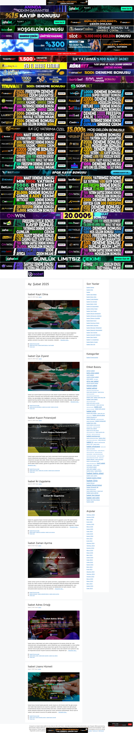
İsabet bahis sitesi (34, 470)
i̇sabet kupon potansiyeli (54, 470)
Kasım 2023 (90, 564)
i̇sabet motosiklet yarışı (91, 432)
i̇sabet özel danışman (98, 452)
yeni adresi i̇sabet (92, 467)
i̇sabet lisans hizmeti (51, 717)
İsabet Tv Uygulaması (93, 339)
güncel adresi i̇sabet (92, 383)
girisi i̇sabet (90, 379)
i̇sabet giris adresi (100, 409)
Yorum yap (32, 346)
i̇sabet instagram (33, 594)
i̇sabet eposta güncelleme (36, 407)
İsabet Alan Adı (91, 344)
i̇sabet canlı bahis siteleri (91, 401)
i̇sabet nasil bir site (100, 432)
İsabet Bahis (97, 471)
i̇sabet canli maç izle (99, 397)
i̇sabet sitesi (102, 438)
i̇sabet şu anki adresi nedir (93, 461)
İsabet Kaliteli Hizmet (92, 491)
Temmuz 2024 (91, 545)
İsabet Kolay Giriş (91, 297)
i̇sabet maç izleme (53, 655)
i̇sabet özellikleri (89, 454)
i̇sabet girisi (91, 411)
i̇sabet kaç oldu (91, 423)
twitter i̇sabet (96, 465)
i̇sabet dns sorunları (43, 470)
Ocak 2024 (90, 560)
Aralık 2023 (90, 562)
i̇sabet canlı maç (100, 405)
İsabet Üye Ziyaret (38, 356)
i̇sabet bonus (101, 392)
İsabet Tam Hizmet (92, 332)
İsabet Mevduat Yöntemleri (94, 328)
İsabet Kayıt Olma (38, 294)
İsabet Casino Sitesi (94, 478)
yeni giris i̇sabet (92, 469)
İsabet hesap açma (91, 489)
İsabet (88, 292)
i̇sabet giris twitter (92, 413)
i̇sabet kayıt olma (33, 345)
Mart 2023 (89, 583)
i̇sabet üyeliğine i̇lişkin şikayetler (92, 457)
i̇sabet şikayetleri (99, 459)
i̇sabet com (98, 407)
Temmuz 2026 (91, 515)
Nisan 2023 (90, 581)
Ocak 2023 (90, 588)
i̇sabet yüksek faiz (101, 450)
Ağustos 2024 (90, 543)
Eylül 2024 (89, 541)
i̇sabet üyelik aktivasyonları (98, 454)
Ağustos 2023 (90, 572)
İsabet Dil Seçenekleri (93, 306)
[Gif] (67, 129)
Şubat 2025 (90, 529)
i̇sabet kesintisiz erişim (40, 717)
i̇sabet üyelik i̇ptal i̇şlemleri (91, 455)
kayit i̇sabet (51, 345)
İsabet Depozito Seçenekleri (94, 330)
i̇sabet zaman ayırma (54, 594)
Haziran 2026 (90, 517)
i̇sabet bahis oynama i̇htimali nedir (93, 390)
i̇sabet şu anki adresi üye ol (91, 463)
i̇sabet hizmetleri (90, 421)
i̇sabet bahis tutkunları (92, 392)
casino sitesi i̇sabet (93, 377)
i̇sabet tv (90, 442)
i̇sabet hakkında (91, 419)
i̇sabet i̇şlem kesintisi (44, 655)
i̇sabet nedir (89, 434)
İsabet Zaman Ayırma (40, 543)
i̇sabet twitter (96, 444)
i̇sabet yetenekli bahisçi (43, 594)
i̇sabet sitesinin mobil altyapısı (92, 440)
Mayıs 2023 (90, 579)
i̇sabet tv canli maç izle (99, 442)
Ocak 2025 (90, 531)
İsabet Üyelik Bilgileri (92, 299)
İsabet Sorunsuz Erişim (93, 323)
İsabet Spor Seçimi (92, 337)
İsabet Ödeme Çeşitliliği (93, 318)
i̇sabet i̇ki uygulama (40, 532)
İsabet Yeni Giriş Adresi (93, 500)
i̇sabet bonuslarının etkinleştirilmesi (93, 395)
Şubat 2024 (90, 557)
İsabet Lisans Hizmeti (40, 666)
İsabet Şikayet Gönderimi (94, 313)
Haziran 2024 (90, 548)
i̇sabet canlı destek (91, 405)
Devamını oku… (65, 340)
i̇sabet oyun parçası (50, 532)
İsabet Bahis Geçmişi (92, 325)
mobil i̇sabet (89, 465)
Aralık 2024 (90, 534)
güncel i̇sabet (92, 386)
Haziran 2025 (90, 524)
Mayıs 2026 (90, 519)
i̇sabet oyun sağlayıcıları (95, 434)
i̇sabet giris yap (101, 413)
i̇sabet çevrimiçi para (90, 452)
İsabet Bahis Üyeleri (92, 342)
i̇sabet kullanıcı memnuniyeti (93, 425)
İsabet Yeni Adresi (93, 495)
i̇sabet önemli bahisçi (43, 345)
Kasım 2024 (90, 536)
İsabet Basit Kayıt (91, 320)
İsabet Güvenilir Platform (93, 335)
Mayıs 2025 (90, 526)
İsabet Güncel (90, 483)
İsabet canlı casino (92, 475)
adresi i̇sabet (33, 532)
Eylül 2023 (89, 569)
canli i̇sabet (90, 375)
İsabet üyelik (90, 501)
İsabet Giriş (90, 290)
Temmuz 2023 (91, 574)
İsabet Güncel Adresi (94, 485)
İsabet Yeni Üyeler (92, 311)
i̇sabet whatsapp (93, 446)
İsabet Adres (90, 471)
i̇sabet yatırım (103, 446)
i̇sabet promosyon (93, 436)
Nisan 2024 (90, 553)
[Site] (33, 93)
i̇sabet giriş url (89, 415)
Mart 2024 (89, 555)
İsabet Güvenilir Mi (92, 487)
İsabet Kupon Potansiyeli (42, 417)
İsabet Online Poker (92, 309)
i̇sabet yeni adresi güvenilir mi (92, 450)
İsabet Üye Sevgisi (92, 301)
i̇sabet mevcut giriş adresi (93, 430)
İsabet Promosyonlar (34, 343)
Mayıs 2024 (90, 550)
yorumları (98, 469)
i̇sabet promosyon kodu (92, 438)
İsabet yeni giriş (54, 407)
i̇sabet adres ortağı (34, 655)
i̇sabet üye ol (101, 457)
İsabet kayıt (100, 491)
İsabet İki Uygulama (39, 481)
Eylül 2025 (89, 522)
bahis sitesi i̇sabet (93, 373)
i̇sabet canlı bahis (92, 399)
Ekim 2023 (89, 567)
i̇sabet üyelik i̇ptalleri (100, 455)
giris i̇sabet (96, 379)
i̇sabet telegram (102, 440)
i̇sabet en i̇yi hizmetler (90, 409)
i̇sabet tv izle (90, 444)
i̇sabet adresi (92, 388)
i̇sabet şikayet (90, 459)
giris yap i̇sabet (93, 381)
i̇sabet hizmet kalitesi (100, 419)
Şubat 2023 (90, 586)
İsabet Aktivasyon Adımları (94, 316)
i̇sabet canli (32, 717)
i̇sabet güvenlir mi (92, 417)
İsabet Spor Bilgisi (92, 294)
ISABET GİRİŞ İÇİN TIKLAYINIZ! (67, 53)
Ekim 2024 (89, 538)
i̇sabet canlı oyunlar (90, 407)
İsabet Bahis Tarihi (92, 304)
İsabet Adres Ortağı (39, 604)
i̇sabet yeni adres (91, 448)
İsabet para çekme (92, 493)
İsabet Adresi (90, 287)
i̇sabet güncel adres (98, 415)
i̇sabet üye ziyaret (46, 407)
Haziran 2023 (90, 576)
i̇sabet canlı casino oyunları (93, 403)
